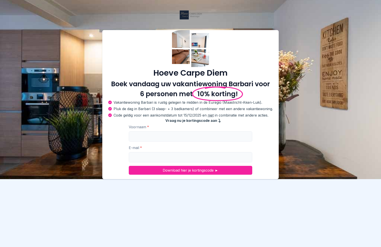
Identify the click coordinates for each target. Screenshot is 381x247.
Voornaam (137, 127)
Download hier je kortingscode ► (190, 170)
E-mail (134, 148)
